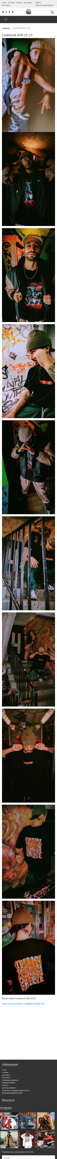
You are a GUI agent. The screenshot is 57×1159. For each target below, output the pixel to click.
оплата (5, 1085)
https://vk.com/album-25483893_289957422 (23, 1003)
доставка (6, 1075)
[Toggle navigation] (6, 19)
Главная (5, 28)
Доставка (28, 2)
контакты (6, 1077)
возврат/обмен (8, 1082)
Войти (38, 2)
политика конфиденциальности (15, 1090)
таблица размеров (10, 1080)
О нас (4, 2)
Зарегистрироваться (44, 5)
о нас (4, 1070)
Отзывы (11, 2)
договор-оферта (9, 1088)
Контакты (6, 5)
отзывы (5, 1072)
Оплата (19, 2)
